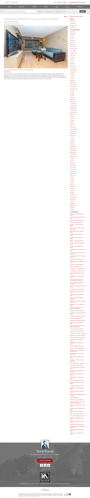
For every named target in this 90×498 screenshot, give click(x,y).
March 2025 (72, 63)
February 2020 (73, 165)
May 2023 (72, 95)
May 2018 (72, 190)
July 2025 (72, 57)
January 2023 (73, 103)
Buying (34, 6)
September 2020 (73, 156)
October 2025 (73, 50)
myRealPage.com (45, 490)
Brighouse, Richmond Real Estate (77, 240)
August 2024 (72, 72)
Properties (22, 6)
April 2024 (72, 78)
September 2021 (73, 133)
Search (82, 11)
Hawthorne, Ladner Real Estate (76, 318)
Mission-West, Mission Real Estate (77, 348)
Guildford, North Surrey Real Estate (77, 310)
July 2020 (72, 158)
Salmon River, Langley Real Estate (77, 380)
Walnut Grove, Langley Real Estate (77, 413)
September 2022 (73, 112)
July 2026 (72, 36)
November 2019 (73, 169)
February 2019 (73, 186)
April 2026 (72, 40)
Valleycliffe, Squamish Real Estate (77, 411)
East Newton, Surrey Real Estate (76, 289)
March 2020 (72, 163)
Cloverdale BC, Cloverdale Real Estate (78, 268)
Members (79, 6)
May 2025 (72, 61)
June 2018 (72, 188)
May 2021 (72, 141)
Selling (46, 6)
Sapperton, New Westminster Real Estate (16, 25)
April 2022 (72, 122)
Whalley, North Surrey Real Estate (77, 424)
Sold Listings (72, 27)
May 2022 (72, 120)
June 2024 (72, 76)
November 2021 (73, 129)
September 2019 (73, 173)
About (67, 6)
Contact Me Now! (45, 460)
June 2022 (72, 118)
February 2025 (73, 65)
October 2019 (73, 171)
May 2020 (72, 160)
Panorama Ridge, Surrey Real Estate (77, 363)
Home (9, 6)
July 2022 (72, 116)
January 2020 (73, 167)
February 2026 (73, 44)
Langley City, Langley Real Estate (77, 331)
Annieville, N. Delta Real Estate (76, 222)
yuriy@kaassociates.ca (77, 2)
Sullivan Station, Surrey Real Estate (77, 399)
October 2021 (73, 131)
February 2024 (73, 82)
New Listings (72, 23)
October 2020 (73, 154)
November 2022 (73, 108)
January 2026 (73, 46)
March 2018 (72, 194)
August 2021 (72, 135)
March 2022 (72, 124)
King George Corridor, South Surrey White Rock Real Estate (77, 326)
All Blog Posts (73, 21)
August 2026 (72, 33)
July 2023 (72, 91)
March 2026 (72, 42)
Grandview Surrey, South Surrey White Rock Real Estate (76, 308)
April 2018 (72, 192)
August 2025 (72, 55)
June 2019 (72, 179)
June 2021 (72, 139)
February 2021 (73, 146)
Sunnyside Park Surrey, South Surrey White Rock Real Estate (77, 402)
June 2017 (72, 201)
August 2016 (72, 205)
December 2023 (73, 84)
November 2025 (73, 48)
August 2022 (72, 114)
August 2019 (72, 175)
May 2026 (72, 38)
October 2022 (73, 110)
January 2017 (73, 203)
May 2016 (72, 209)
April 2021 (72, 144)
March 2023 (72, 99)
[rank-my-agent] (48, 465)
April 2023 (72, 97)
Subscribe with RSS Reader (77, 16)
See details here (7, 71)
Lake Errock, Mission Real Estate (76, 328)
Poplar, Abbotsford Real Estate (76, 365)
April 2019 (72, 182)
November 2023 (73, 86)
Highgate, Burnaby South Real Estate (77, 320)
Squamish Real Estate (74, 397)
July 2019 (72, 177)
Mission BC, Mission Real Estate (76, 346)
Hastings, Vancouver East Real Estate (78, 316)
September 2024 (73, 69)
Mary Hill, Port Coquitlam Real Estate (77, 337)
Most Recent (72, 31)
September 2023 (73, 88)
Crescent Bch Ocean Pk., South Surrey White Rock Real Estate (76, 280)
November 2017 (73, 199)
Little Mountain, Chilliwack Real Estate (78, 333)
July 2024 (72, 74)
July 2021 (72, 137)
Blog (57, 6)
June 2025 (72, 59)
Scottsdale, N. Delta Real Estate (76, 385)
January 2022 (73, 127)
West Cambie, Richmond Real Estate (77, 415)
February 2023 (73, 101)
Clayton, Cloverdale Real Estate (76, 266)
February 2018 (73, 196)
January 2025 (73, 67)
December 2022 (73, 105)
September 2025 (73, 53)
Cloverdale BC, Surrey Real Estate (77, 270)
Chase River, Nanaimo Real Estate (77, 259)
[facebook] (41, 465)
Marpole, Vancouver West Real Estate (78, 335)
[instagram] (45, 465)
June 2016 (72, 207)
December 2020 (73, 150)
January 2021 (73, 148)
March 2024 (72, 80)
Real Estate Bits (73, 25)
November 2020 (73, 152)
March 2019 (72, 184)
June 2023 (72, 93)
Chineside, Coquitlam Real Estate (77, 264)
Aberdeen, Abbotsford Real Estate (77, 220)
